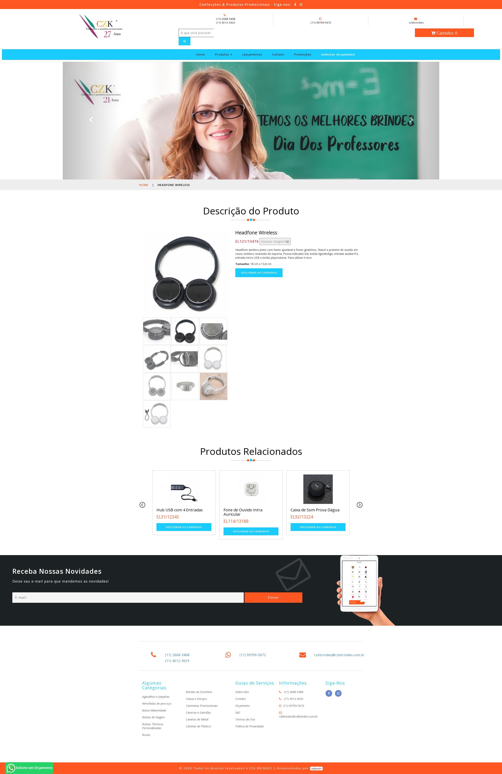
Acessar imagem (273, 241)
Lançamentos (252, 54)
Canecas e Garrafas (198, 712)
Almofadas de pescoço (156, 703)
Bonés (146, 735)
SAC (237, 712)
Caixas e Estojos (196, 699)
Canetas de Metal (197, 719)
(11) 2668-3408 (225, 19)
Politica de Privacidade (249, 726)
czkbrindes (416, 22)
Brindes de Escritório (199, 692)
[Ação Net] (316, 768)
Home (202, 54)
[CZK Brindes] (100, 26)
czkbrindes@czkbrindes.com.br (339, 655)
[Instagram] (301, 4)
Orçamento (242, 706)
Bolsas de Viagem (153, 717)
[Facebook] (295, 4)
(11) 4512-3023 (225, 22)
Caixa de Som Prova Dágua (248, 510)
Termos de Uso (245, 719)
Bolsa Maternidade (154, 710)
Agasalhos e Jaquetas (155, 696)
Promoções (302, 54)
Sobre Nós (242, 692)
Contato (278, 54)
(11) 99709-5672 (321, 22)
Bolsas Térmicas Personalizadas (152, 726)
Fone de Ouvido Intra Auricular (175, 512)
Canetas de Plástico (198, 726)
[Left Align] (184, 41)
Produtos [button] (222, 54)
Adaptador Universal (310, 510)
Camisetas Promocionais (202, 706)
